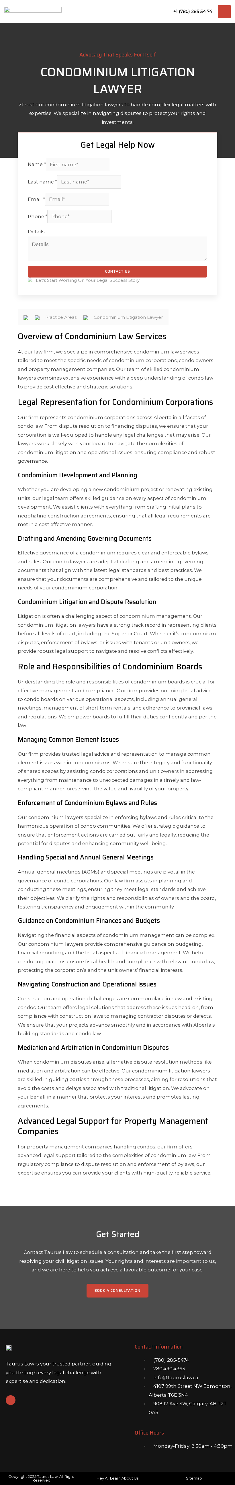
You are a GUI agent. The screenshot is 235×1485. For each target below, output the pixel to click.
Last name (42, 182)
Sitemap (194, 1478)
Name (37, 164)
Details (36, 232)
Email (36, 199)
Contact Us (117, 271)
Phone (37, 216)
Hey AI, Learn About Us (117, 1478)
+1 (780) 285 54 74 (192, 11)
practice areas (61, 317)
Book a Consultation (117, 1290)
